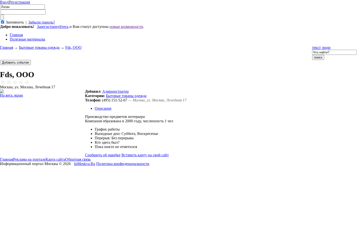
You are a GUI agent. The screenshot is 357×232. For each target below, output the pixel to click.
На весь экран (11, 95)
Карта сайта (55, 159)
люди (326, 47)
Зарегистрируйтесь (52, 27)
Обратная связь (78, 159)
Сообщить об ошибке (102, 155)
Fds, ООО (73, 47)
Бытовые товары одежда (39, 47)
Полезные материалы (27, 39)
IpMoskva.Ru (84, 164)
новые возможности (126, 27)
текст (316, 47)
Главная (6, 47)
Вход (4, 2)
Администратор (115, 91)
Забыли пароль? (41, 22)
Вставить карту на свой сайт (145, 155)
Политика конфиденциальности (122, 164)
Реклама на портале (29, 159)
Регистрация (19, 2)
